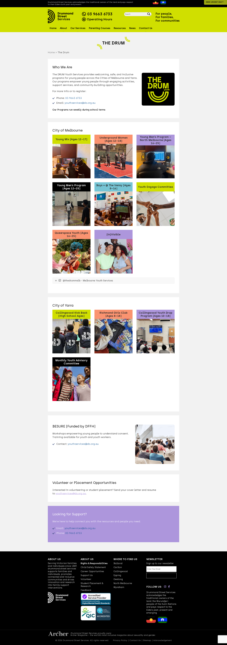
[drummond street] (64, 16)
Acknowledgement (162, 640)
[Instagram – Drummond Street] (165, 586)
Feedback (86, 590)
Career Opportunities (92, 571)
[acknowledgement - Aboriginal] (154, 3)
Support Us (87, 575)
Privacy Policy (120, 640)
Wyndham (118, 587)
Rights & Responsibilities (94, 563)
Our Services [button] (77, 28)
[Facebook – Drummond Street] (169, 586)
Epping (117, 575)
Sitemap (147, 640)
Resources (120, 28)
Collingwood (120, 571)
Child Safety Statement (93, 567)
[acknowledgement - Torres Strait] (162, 3)
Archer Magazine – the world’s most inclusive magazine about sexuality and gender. (113, 635)
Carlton (117, 567)
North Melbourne (122, 583)
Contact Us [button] (145, 28)
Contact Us (135, 640)
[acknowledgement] (150, 3)
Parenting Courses (99, 28)
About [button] (63, 28)
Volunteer (86, 579)
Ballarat (118, 563)
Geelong (118, 579)
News (132, 28)
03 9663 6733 (99, 14)
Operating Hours (99, 19)
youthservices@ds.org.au (80, 102)
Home (53, 28)
